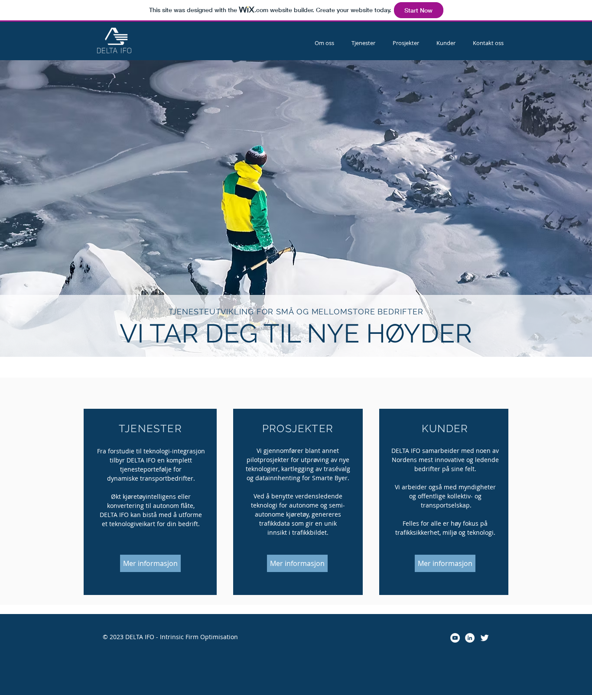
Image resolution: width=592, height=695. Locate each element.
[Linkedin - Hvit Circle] (470, 638)
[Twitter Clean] (484, 638)
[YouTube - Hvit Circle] (455, 638)
